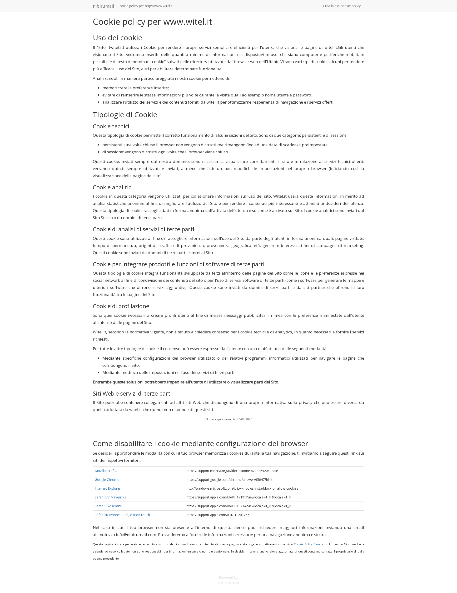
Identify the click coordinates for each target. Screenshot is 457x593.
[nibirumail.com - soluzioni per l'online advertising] (228, 582)
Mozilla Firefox (106, 470)
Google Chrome (107, 479)
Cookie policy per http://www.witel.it (145, 6)
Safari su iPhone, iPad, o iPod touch (122, 515)
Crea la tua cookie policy (342, 6)
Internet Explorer (107, 488)
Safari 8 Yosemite (108, 506)
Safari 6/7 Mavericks (110, 497)
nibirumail (103, 6)
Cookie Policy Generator (311, 544)
